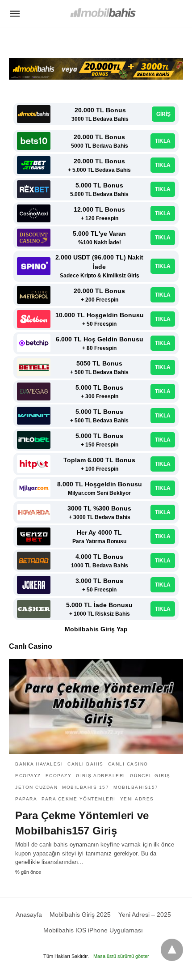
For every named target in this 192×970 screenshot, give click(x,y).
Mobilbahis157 (136, 787)
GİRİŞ (163, 114)
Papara (26, 798)
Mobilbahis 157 (85, 787)
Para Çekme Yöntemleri (79, 798)
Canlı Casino (128, 764)
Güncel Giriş (150, 775)
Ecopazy (59, 775)
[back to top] (172, 950)
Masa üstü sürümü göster (121, 956)
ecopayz (28, 775)
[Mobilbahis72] (102, 13)
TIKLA (163, 141)
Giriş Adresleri (100, 775)
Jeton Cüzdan (36, 787)
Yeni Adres (137, 798)
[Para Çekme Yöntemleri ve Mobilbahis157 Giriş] (96, 706)
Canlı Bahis (85, 764)
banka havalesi (39, 764)
